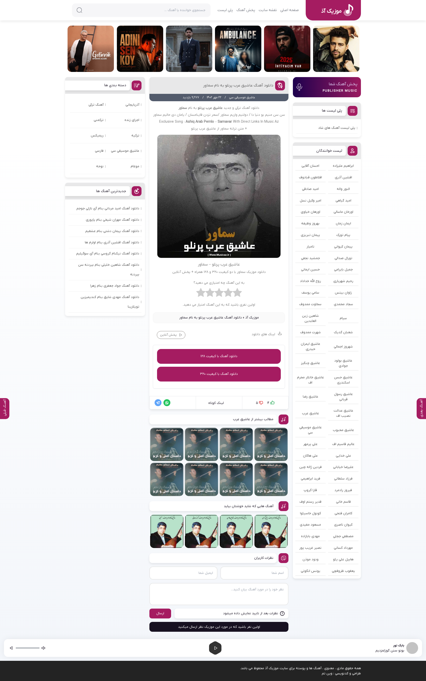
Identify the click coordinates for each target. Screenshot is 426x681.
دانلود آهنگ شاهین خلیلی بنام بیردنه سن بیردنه (108, 270)
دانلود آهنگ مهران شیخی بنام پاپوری (112, 219)
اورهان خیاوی (310, 212)
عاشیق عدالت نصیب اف (343, 413)
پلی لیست (225, 10)
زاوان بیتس (343, 292)
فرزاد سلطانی (343, 478)
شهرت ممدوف (310, 332)
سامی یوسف (310, 292)
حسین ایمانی (310, 269)
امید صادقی (310, 189)
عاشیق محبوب (343, 430)
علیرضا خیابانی (343, 467)
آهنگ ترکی (96, 104)
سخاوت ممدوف (310, 304)
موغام (135, 166)
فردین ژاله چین (310, 467)
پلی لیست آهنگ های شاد (336, 128)
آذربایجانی (132, 104)
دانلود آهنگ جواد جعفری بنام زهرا (114, 285)
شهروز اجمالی (343, 346)
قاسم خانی (343, 501)
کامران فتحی (343, 513)
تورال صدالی (343, 258)
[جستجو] (79, 10)
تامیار (310, 246)
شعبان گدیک (343, 332)
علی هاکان (310, 455)
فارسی (99, 151)
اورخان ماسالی (343, 212)
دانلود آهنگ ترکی (247, 108)
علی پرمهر (310, 444)
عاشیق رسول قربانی (343, 397)
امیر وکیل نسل (310, 200)
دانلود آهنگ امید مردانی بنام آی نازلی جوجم (107, 208)
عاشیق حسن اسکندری (343, 380)
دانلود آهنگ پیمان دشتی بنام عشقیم (112, 231)
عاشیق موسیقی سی (310, 430)
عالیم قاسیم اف (343, 444)
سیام (343, 318)
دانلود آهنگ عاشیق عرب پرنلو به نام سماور (238, 85)
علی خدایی (343, 455)
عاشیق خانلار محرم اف (310, 380)
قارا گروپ (310, 490)
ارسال (160, 613)
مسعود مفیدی (310, 524)
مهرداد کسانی (343, 548)
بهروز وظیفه (310, 223)
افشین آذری (343, 177)
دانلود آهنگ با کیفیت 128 (218, 356)
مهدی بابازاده (310, 536)
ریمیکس (97, 135)
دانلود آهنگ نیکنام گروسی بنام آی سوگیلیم (107, 253)
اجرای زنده (131, 120)
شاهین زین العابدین (310, 318)
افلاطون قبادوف (310, 177)
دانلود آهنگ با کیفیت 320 (219, 374)
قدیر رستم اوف (310, 501)
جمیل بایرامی (343, 269)
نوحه (100, 166)
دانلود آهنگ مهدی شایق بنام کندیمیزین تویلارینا (110, 302)
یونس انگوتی (310, 571)
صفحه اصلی (289, 10)
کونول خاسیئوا (310, 513)
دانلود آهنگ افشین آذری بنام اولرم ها (112, 242)
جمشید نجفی (310, 258)
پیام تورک (343, 235)
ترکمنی (99, 120)
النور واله (343, 189)
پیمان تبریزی (310, 235)
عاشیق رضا (310, 396)
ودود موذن (310, 559)
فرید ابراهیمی (310, 478)
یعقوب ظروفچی (343, 571)
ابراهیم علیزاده (343, 166)
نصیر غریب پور (310, 548)
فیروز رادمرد (343, 490)
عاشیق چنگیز (310, 363)
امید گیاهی (343, 200)
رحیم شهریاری (343, 281)
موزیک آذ (252, 317)
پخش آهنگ (245, 10)
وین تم (327, 673)
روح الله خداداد (310, 281)
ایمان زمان (343, 223)
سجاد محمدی (343, 304)
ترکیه (135, 135)
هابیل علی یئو (343, 559)
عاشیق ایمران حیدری (310, 346)
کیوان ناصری (343, 524)
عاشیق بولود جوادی (343, 363)
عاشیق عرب (310, 413)
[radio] (237, 294)
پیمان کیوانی (343, 246)
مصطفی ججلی (343, 536)
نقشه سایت (268, 10)
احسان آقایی (310, 166)
